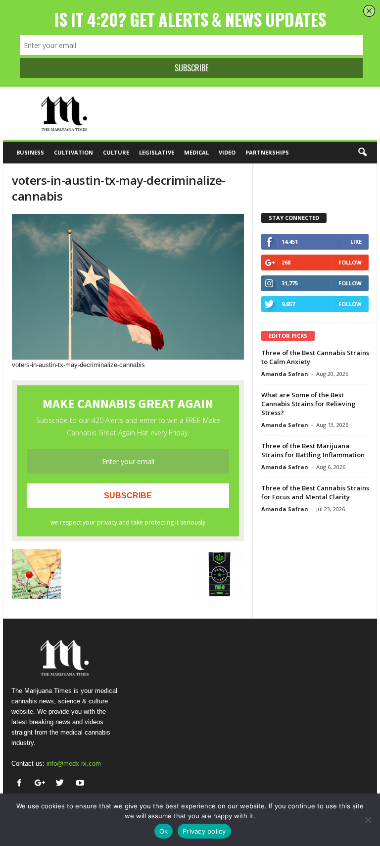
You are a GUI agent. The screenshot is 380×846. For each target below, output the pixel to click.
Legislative (156, 152)
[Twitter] (62, 784)
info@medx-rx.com (74, 763)
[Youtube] (81, 784)
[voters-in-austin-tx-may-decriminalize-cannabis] (128, 287)
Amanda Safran (284, 373)
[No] (368, 820)
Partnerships (267, 152)
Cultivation (73, 152)
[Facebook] (21, 784)
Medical (196, 152)
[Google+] (42, 784)
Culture (116, 152)
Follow (350, 262)
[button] (362, 152)
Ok (163, 831)
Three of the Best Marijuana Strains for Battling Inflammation (313, 450)
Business (30, 152)
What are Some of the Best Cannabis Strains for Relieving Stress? (308, 403)
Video (227, 152)
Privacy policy (204, 831)
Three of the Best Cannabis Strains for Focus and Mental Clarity (315, 492)
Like (356, 241)
